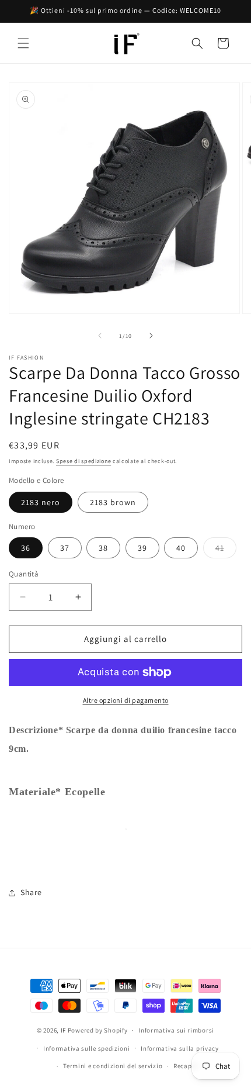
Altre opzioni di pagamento (126, 700)
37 (64, 548)
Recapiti (186, 1066)
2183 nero (40, 502)
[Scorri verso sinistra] (100, 335)
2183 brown (113, 502)
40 (181, 548)
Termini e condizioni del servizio (112, 1066)
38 (103, 548)
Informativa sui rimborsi (176, 1030)
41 (225, 550)
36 (25, 548)
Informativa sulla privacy (180, 1048)
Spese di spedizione (83, 461)
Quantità (24, 574)
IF (63, 1030)
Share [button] (31, 892)
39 (142, 548)
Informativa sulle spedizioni (86, 1048)
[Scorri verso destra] (151, 335)
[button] (23, 43)
